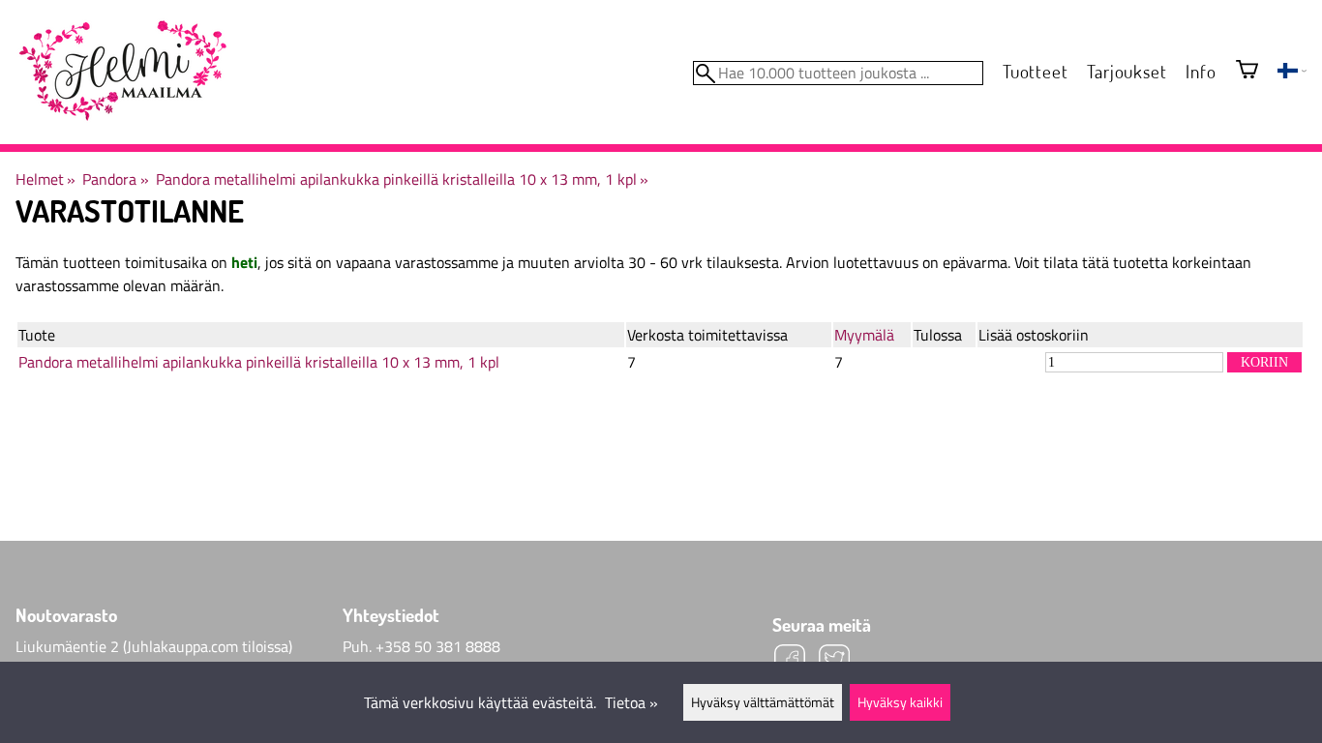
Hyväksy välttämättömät (762, 702)
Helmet (45, 179)
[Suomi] (1292, 72)
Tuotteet (1035, 71)
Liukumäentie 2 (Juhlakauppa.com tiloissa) (153, 646)
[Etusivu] (121, 71)
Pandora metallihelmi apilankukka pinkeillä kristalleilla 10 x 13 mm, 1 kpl (402, 179)
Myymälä (864, 334)
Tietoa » (631, 702)
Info (1201, 71)
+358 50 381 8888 (438, 646)
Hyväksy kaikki (900, 702)
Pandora (115, 179)
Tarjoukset (1126, 71)
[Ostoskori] (1247, 71)
